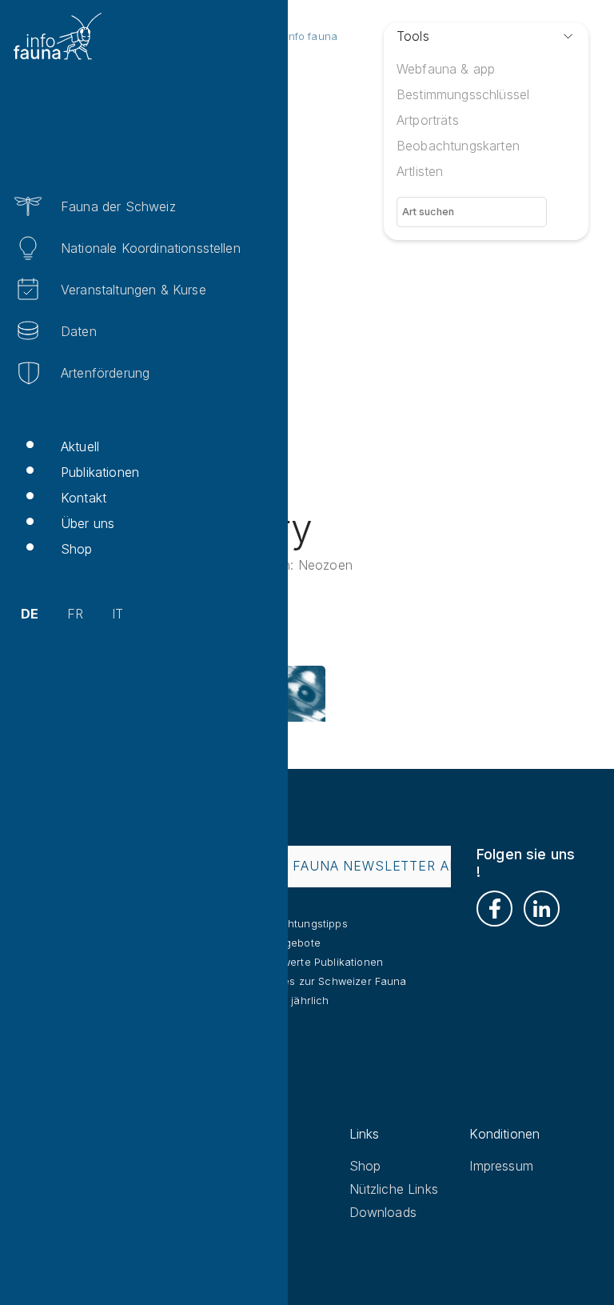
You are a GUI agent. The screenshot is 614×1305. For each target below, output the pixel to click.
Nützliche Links (393, 1189)
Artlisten (420, 171)
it (117, 614)
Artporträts (428, 120)
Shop (77, 549)
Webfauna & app (446, 69)
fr (75, 614)
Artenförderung (105, 373)
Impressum (500, 1166)
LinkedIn (542, 909)
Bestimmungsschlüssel (463, 94)
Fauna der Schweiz (118, 206)
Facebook (494, 909)
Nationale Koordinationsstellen (151, 248)
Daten (79, 331)
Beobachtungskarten (458, 146)
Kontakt (83, 498)
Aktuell (80, 446)
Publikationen (100, 472)
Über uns (87, 523)
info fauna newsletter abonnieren (392, 866)
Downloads (383, 1212)
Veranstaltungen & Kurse (133, 290)
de (29, 614)
